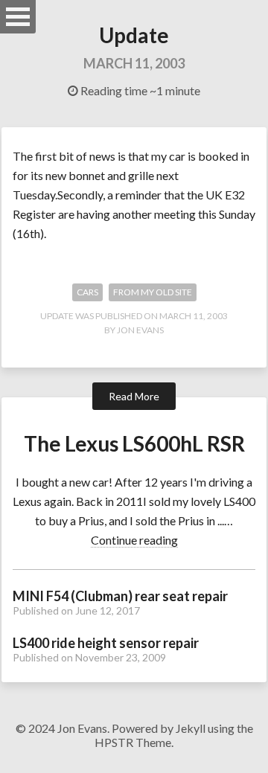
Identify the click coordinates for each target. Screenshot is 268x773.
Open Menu (18, 16)
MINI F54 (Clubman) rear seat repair (120, 596)
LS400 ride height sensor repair (106, 643)
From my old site (152, 292)
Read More (134, 396)
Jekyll (190, 728)
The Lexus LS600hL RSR (134, 443)
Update (134, 35)
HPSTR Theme (133, 742)
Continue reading (134, 540)
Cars (87, 292)
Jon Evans (140, 330)
